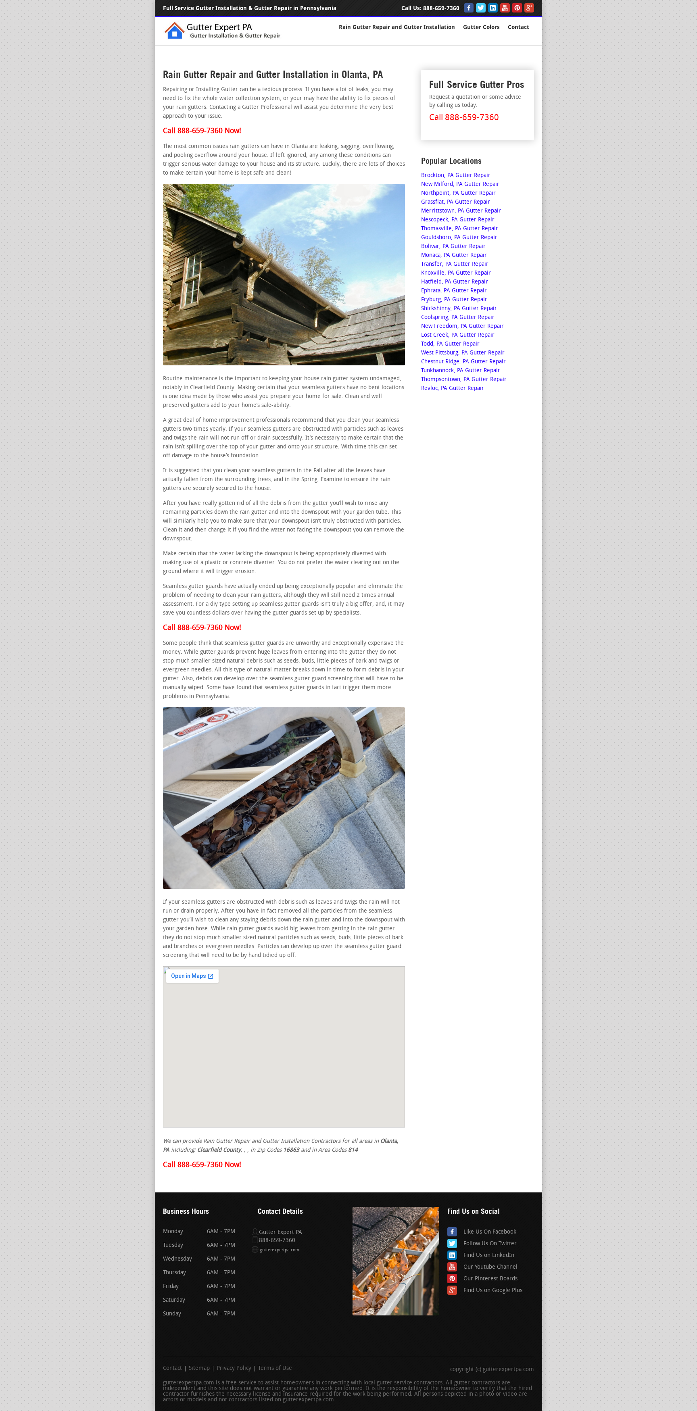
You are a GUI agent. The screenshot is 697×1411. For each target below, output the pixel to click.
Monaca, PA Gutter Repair (454, 255)
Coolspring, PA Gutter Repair (458, 318)
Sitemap (199, 1368)
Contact (518, 27)
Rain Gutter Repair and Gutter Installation (397, 27)
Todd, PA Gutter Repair (450, 344)
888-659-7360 (441, 8)
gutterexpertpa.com (279, 1250)
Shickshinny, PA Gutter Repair (459, 309)
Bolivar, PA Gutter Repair (453, 247)
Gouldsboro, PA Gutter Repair (459, 238)
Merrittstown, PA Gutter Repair (461, 211)
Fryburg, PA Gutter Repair (454, 300)
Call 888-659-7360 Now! (202, 131)
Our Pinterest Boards (490, 1279)
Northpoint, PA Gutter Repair (458, 193)
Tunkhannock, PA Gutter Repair (460, 371)
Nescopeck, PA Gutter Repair (458, 220)
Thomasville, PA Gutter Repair (459, 229)
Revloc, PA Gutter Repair (452, 389)
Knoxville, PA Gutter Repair (456, 273)
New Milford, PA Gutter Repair (460, 184)
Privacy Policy (234, 1368)
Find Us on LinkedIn (488, 1256)
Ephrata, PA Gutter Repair (454, 291)
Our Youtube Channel (490, 1267)
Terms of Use (275, 1368)
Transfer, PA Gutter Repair (454, 264)
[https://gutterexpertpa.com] (224, 38)
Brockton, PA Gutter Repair (455, 176)
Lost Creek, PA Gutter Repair (458, 335)
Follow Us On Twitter (490, 1244)
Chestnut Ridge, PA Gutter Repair (463, 362)
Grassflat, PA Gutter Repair (455, 202)
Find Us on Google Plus (492, 1291)
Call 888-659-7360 (464, 118)
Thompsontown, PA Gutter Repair (464, 380)
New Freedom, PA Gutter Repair (462, 326)
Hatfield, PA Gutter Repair (454, 282)
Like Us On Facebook (489, 1232)
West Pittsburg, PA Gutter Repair (463, 353)
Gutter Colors (481, 27)
